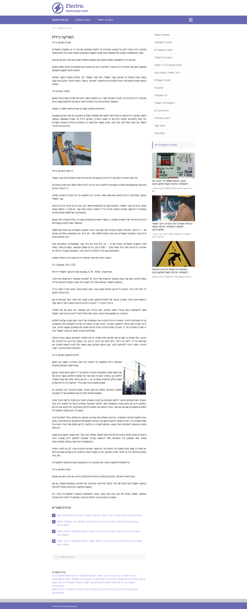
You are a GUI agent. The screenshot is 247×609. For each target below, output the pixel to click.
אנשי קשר (159, 125)
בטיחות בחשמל (60, 19)
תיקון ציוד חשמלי (105, 19)
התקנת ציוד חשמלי (164, 102)
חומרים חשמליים (163, 49)
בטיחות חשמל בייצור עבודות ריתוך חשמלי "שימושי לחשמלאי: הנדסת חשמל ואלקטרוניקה (99, 515)
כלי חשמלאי (160, 95)
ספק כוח (158, 87)
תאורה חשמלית (82, 19)
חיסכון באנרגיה (162, 118)
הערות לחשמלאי (163, 42)
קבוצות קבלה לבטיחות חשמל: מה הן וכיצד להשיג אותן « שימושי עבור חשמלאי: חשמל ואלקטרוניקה (98, 579)
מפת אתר (159, 133)
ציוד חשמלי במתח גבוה (166, 72)
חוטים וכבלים (161, 110)
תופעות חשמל (161, 34)
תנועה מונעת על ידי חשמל (168, 65)
